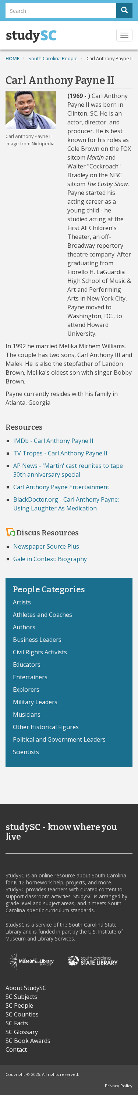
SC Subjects (21, 997)
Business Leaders (37, 640)
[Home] (31, 36)
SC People (19, 1005)
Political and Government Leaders (59, 739)
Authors (24, 627)
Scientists (26, 752)
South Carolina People (53, 58)
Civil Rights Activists (40, 652)
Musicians (26, 714)
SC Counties (22, 1014)
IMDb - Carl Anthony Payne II (53, 441)
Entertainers (30, 677)
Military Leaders (35, 702)
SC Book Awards (28, 1041)
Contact (16, 1049)
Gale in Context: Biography (50, 559)
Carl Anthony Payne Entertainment (61, 487)
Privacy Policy (118, 1085)
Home (13, 58)
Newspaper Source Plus (46, 546)
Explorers (26, 689)
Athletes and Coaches (42, 615)
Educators (26, 665)
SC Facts (17, 1023)
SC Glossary (22, 1032)
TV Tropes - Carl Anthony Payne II (60, 453)
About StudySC (26, 988)
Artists (22, 602)
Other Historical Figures (46, 727)
